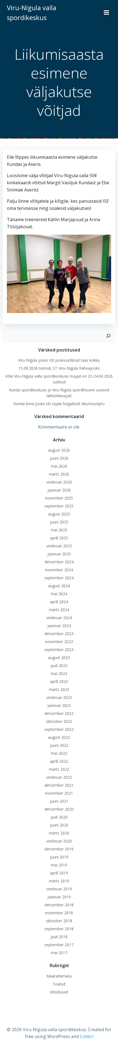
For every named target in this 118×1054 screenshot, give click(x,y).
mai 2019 (59, 865)
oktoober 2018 (59, 920)
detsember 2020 (59, 809)
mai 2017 (59, 952)
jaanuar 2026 (59, 490)
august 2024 (59, 585)
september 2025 (59, 506)
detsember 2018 (59, 904)
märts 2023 (59, 689)
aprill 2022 (59, 761)
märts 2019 (59, 880)
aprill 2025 (59, 537)
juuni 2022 (59, 745)
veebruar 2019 (59, 888)
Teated (59, 984)
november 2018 (59, 912)
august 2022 (59, 737)
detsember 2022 (59, 713)
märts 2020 (59, 833)
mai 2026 (59, 466)
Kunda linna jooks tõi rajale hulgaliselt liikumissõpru (59, 403)
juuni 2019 (59, 857)
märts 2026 (59, 474)
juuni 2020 (59, 825)
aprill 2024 (59, 601)
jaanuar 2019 (59, 896)
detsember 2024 (59, 561)
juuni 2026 (59, 458)
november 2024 (59, 569)
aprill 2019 (59, 872)
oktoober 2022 (59, 721)
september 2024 (59, 577)
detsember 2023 (59, 633)
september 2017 (59, 944)
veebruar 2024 (59, 617)
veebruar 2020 (59, 841)
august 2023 (59, 657)
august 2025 (59, 514)
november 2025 (59, 498)
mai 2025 (59, 530)
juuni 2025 (59, 522)
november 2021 (59, 793)
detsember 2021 (59, 785)
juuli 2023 (59, 665)
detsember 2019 (59, 849)
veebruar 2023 (59, 697)
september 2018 (59, 928)
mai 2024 (59, 593)
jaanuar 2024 (59, 625)
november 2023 (59, 641)
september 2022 (59, 729)
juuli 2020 (59, 817)
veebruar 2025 (59, 545)
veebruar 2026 (59, 482)
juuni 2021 (59, 801)
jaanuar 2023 (59, 705)
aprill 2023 (59, 681)
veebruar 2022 (59, 777)
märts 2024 (59, 609)
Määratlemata (59, 976)
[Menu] (106, 12)
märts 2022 (59, 769)
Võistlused (59, 992)
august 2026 (59, 450)
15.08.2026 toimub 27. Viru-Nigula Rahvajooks (59, 368)
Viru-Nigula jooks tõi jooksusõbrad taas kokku (59, 360)
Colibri (86, 1036)
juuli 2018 (59, 936)
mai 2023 (59, 673)
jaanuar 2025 (59, 553)
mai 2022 (59, 753)
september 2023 (59, 649)
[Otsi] (108, 336)
